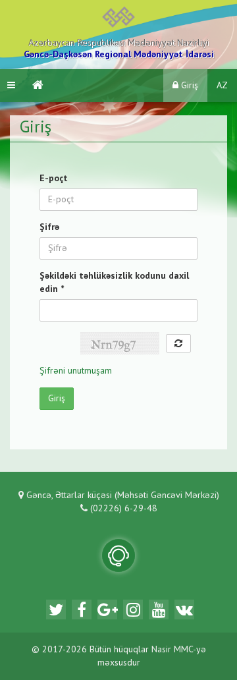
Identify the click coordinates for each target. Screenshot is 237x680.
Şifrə (49, 227)
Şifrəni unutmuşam (76, 371)
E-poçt (54, 178)
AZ (222, 85)
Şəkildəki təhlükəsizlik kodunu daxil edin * (114, 282)
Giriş (188, 85)
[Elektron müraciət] (118, 555)
